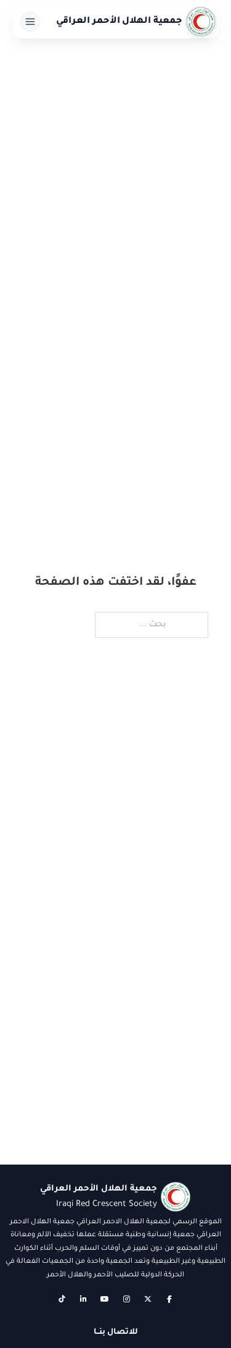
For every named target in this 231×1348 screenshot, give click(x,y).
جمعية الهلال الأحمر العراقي (119, 22)
